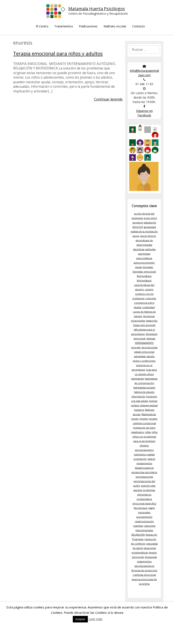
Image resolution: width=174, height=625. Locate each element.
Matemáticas (149, 414)
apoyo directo (148, 235)
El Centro (42, 26)
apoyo (136, 235)
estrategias (140, 356)
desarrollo (151, 320)
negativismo (137, 432)
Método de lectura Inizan (88, 104)
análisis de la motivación (144, 231)
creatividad (148, 307)
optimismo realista (144, 454)
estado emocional (144, 351)
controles (150, 298)
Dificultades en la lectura (88, 80)
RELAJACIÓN (138, 534)
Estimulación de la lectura (88, 88)
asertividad (144, 253)
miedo (135, 418)
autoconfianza (144, 258)
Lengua (135, 405)
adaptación (150, 222)
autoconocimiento (144, 262)
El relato (115, 35)
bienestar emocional (144, 271)
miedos (143, 418)
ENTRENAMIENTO (144, 342)
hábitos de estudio (144, 392)
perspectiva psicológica (144, 472)
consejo (149, 289)
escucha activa (149, 347)
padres (151, 458)
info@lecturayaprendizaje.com (144, 73)
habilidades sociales (144, 387)
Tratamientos (63, 26)
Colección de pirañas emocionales (114, 59)
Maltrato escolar (115, 26)
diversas (150, 338)
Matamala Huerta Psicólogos (96, 8)
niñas (148, 432)
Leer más (95, 619)
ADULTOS (137, 227)
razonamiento (144, 516)
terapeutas (151, 557)
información (138, 396)
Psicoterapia (140, 507)
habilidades (137, 378)
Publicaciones (88, 26)
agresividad (150, 227)
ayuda (138, 267)
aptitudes (150, 249)
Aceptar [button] (80, 619)
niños (154, 432)
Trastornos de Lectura (88, 72)
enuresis (135, 347)
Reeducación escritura (88, 96)
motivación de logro (144, 427)
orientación (140, 458)
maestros (139, 409)
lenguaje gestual (149, 405)
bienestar (148, 267)
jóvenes (153, 400)
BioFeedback (144, 276)
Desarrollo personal (144, 325)
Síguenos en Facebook (144, 113)
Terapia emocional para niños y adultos (58, 53)
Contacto (138, 26)
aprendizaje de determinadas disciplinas (143, 245)
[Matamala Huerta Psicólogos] (57, 12)
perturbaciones (144, 476)
